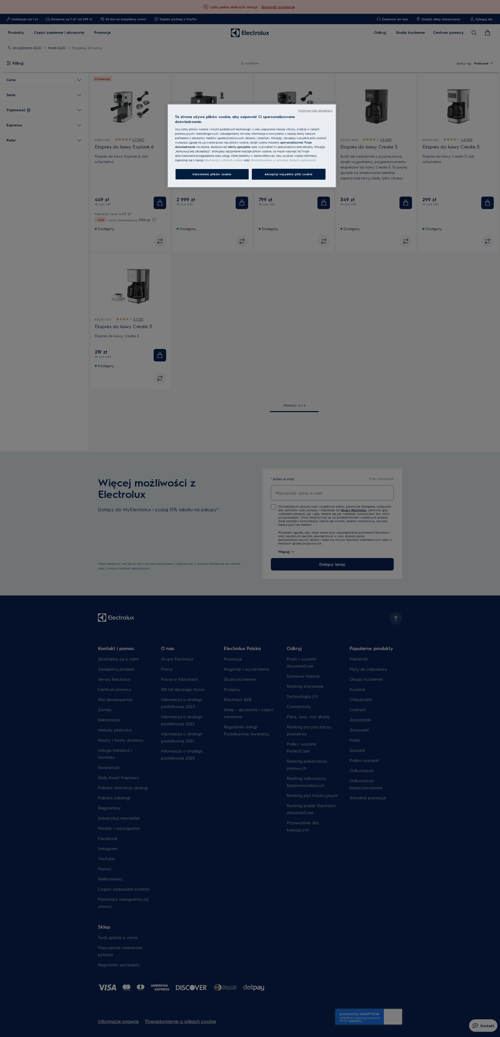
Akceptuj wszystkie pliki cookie (289, 174)
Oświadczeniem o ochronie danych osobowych (283, 160)
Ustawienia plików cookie (212, 174)
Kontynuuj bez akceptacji (315, 110)
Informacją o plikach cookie (223, 160)
